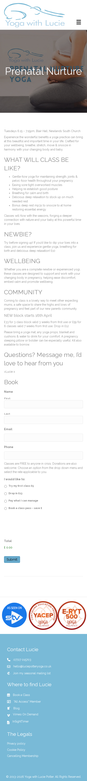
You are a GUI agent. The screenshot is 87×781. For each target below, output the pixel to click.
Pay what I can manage (23, 500)
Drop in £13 (15, 493)
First (7, 398)
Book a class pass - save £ (25, 508)
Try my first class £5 (21, 485)
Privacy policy (16, 743)
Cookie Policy (16, 749)
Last (7, 413)
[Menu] (79, 22)
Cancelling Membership (22, 756)
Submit (12, 559)
